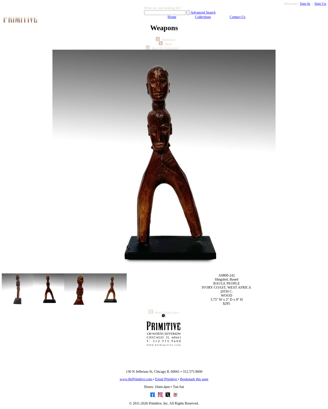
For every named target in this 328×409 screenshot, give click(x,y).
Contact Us (237, 17)
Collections (203, 17)
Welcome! (291, 4)
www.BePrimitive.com (136, 379)
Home (172, 17)
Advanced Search (203, 12)
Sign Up (320, 4)
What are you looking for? (162, 8)
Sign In (305, 4)
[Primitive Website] (164, 365)
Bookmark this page (194, 379)
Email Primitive (166, 379)
